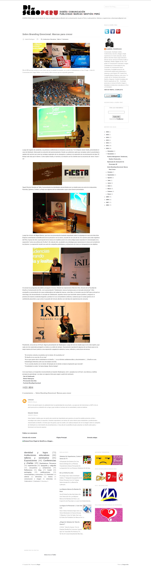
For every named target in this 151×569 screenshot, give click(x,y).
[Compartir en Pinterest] (32, 387)
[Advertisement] (62, 27)
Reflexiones (28, 470)
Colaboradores (28, 481)
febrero (110, 191)
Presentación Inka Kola (29, 381)
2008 (107, 199)
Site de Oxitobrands (28, 376)
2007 (107, 202)
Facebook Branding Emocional (32, 383)
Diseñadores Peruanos (47, 463)
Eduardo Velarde (33, 413)
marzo (109, 188)
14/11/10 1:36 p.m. (33, 415)
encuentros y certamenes (40, 468)
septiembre (111, 175)
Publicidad (50, 474)
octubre (110, 172)
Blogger (38, 564)
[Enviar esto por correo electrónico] (24, 387)
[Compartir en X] (28, 387)
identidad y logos (36, 452)
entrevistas (49, 479)
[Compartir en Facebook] (30, 387)
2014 (107, 137)
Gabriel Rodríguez (114, 49)
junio (109, 183)
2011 (107, 145)
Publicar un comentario (29, 433)
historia (50, 477)
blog (39, 470)
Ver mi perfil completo (113, 89)
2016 (107, 132)
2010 (107, 148)
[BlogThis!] (26, 387)
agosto (110, 177)
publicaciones (45, 472)
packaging (27, 472)
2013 (107, 140)
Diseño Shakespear (28, 378)
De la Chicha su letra (66, 473)
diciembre (111, 151)
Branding (44, 481)
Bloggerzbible (125, 564)
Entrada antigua (92, 437)
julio (109, 180)
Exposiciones (30, 460)
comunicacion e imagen (32, 479)
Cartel (49, 470)
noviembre (111, 153)
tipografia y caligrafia (48, 465)
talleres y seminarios (62, 39)
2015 (107, 134)
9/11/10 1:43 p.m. (32, 402)
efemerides (38, 477)
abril (109, 186)
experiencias (32, 465)
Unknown (31, 400)
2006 (107, 205)
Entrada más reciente (29, 437)
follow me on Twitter (50, 555)
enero (109, 194)
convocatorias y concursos (33, 474)
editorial (26, 477)
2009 (107, 197)
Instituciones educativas (49, 39)
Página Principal (61, 437)
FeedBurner (120, 119)
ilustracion (37, 481)
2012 (107, 142)
